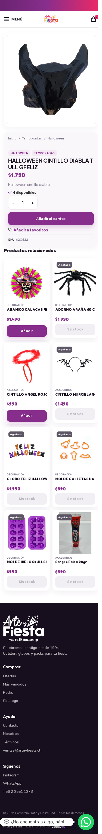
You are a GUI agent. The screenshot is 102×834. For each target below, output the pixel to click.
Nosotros (11, 733)
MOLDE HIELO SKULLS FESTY (32, 562)
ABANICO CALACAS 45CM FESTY (36, 310)
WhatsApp (12, 783)
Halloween (56, 138)
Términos (11, 742)
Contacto (10, 725)
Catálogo (10, 700)
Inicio (12, 138)
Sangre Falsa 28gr (71, 562)
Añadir (27, 331)
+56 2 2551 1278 (18, 791)
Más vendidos (14, 684)
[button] (86, 822)
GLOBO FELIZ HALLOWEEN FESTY (37, 479)
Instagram (11, 775)
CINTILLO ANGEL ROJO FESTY (34, 394)
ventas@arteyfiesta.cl (21, 750)
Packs (8, 692)
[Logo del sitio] (51, 18)
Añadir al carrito (51, 218)
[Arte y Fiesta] (51, 628)
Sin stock (75, 329)
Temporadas (32, 138)
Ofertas (9, 676)
